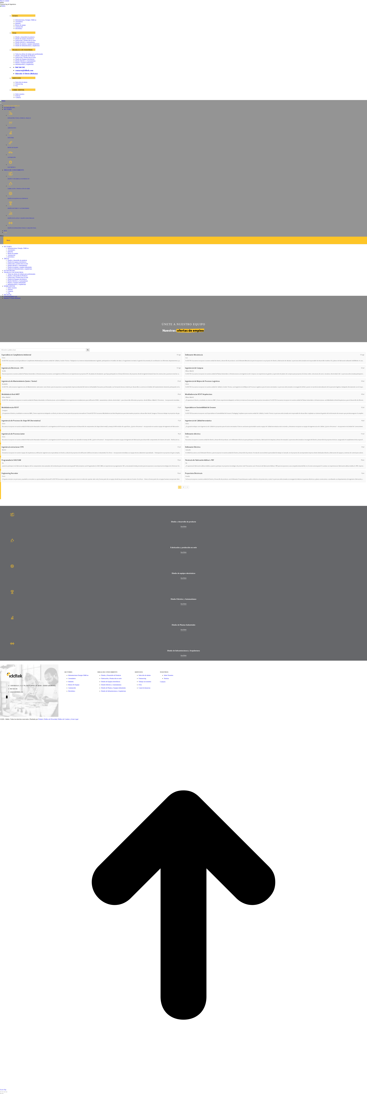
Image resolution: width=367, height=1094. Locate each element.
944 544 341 (20, 67)
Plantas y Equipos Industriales (24, 62)
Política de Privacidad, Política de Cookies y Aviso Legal (61, 719)
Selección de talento (21, 82)
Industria (18, 23)
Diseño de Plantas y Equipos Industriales (113, 688)
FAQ (140, 685)
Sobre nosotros (19, 94)
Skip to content (4, 1)
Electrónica (18, 28)
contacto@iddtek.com (24, 70)
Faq (16, 85)
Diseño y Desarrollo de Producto (25, 56)
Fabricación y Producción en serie (25, 57)
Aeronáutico (19, 21)
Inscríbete (183, 526)
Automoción (19, 27)
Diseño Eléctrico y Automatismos (25, 61)
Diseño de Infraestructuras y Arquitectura (113, 691)
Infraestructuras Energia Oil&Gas (78, 675)
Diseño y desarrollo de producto (25, 37)
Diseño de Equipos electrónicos (24, 59)
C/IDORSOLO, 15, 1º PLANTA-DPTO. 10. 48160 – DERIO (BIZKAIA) (33, 685)
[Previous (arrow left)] (1, 1093)
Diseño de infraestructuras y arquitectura (27, 45)
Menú (8, 240)
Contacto (18, 97)
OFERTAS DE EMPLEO (12, 106)
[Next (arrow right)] (2, 1093)
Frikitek (40, 719)
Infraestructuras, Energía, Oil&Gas (25, 20)
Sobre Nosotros (168, 675)
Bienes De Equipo (73, 685)
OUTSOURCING (9, 107)
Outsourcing (19, 84)
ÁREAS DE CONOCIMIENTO (14, 170)
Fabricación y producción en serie (25, 40)
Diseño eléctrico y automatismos (25, 42)
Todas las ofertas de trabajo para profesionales (29, 54)
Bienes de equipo (20, 25)
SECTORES (8, 109)
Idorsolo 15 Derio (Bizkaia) (26, 74)
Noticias (17, 96)
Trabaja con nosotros (145, 681)
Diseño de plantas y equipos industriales (27, 44)
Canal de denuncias (144, 688)
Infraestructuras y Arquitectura (24, 64)
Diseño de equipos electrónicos (24, 39)
